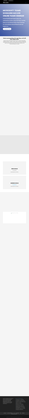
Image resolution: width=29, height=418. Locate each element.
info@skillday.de (14, 184)
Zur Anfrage (14, 209)
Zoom (18, 198)
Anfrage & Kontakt (21, 74)
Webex (21, 198)
